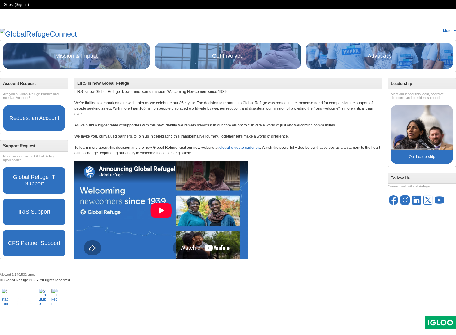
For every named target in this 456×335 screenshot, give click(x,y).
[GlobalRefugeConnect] (38, 33)
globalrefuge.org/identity (239, 147)
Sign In (22, 4)
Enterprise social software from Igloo (440, 322)
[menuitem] (449, 30)
